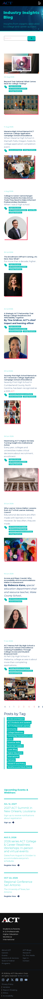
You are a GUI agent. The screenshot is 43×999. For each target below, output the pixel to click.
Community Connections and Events (21, 394)
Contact (26, 961)
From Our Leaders (15, 746)
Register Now (10, 865)
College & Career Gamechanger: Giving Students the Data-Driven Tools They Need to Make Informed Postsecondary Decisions (20, 199)
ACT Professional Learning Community (18, 727)
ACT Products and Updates (18, 88)
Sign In (26, 958)
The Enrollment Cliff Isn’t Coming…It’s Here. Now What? (20, 258)
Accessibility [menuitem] (8, 996)
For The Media (29, 955)
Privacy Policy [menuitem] (7, 984)
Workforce (7, 937)
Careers (5, 953)
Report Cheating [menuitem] (10, 990)
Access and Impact (15, 150)
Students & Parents (11, 929)
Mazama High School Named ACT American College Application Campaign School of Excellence (19, 133)
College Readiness (15, 91)
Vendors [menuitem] (6, 987)
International (13, 756)
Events (4, 955)
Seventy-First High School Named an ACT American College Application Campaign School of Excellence (20, 377)
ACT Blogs (27, 950)
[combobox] (16, 38)
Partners (11, 760)
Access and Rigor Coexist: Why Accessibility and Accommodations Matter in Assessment (19, 580)
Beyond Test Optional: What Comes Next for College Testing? (20, 82)
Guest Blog (32, 210)
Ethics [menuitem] (5, 993)
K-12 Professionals (11, 932)
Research (27, 953)
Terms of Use (23, 976)
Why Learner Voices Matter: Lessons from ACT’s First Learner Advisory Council (20, 510)
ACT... (13, 391)
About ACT (6, 950)
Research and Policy (16, 764)
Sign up (7, 822)
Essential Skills (14, 742)
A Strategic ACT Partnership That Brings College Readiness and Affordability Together (18, 315)
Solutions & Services (10, 958)
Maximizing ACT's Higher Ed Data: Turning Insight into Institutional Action (19, 443)
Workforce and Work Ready (18, 529)
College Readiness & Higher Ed (19, 668)
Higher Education (15, 86)
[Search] (32, 38)
